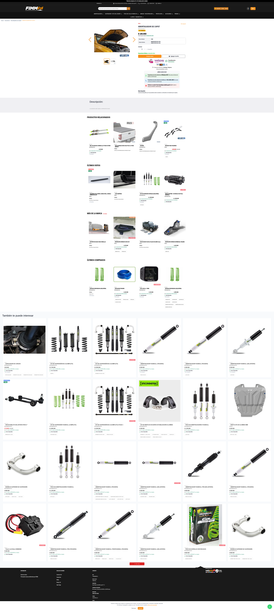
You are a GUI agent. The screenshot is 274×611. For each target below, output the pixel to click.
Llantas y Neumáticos (136, 16)
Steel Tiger (59, 585)
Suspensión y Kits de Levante (113, 13)
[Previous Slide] (90, 40)
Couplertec (59, 577)
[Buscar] (128, 8)
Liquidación (218, 8)
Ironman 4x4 (59, 574)
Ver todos (105, 213)
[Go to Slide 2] (113, 61)
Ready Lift (59, 582)
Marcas (226, 8)
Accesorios (168, 13)
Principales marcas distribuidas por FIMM (29, 576)
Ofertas (222, 8)
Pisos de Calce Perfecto (130, 13)
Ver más (138, 563)
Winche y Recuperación (146, 13)
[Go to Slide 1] (107, 61)
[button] (112, 40)
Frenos (176, 13)
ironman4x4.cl (99, 3)
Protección (159, 13)
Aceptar (140, 608)
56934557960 (151, 3)
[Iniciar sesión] (248, 8)
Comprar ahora (149, 56)
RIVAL (139, 23)
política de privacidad (152, 605)
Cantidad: (140, 47)
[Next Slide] (134, 40)
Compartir (184, 23)
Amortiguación (98, 13)
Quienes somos (24, 574)
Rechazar (134, 608)
